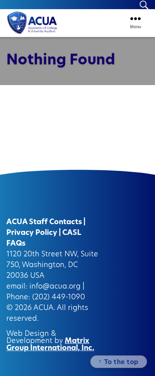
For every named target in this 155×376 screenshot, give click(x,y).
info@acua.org (55, 287)
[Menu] (135, 18)
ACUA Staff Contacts (44, 222)
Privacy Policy (31, 233)
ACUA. (44, 308)
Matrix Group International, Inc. (50, 345)
